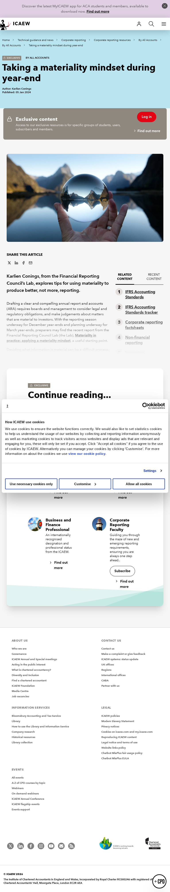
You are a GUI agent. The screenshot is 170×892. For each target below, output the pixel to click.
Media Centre (20, 691)
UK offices (107, 664)
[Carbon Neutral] (118, 844)
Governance (19, 654)
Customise (82, 484)
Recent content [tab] (154, 277)
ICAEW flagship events (25, 804)
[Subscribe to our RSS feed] (71, 846)
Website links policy (113, 747)
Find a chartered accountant (29, 680)
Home (6, 40)
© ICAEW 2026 (13, 874)
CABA (104, 680)
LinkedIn (16, 262)
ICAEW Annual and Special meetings (34, 659)
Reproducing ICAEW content (119, 737)
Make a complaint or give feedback (123, 654)
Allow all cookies (139, 484)
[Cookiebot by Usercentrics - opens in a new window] (145, 406)
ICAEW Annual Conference (28, 798)
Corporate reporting (73, 40)
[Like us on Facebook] (30, 846)
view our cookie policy (86, 454)
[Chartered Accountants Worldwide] (152, 844)
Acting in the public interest (28, 664)
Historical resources (23, 737)
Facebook (23, 262)
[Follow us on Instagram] (41, 846)
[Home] (17, 24)
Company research (23, 731)
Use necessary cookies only (31, 484)
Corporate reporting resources (112, 40)
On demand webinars (25, 793)
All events (17, 777)
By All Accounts (148, 40)
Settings (149, 471)
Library (16, 721)
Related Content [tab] (124, 277)
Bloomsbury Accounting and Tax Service (36, 715)
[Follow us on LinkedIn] (20, 846)
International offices (113, 675)
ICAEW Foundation (23, 685)
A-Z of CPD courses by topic (28, 782)
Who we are (19, 648)
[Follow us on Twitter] (10, 846)
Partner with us (110, 685)
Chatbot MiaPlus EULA (115, 758)
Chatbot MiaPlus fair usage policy (121, 753)
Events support (21, 809)
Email (30, 262)
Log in (147, 117)
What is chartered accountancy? (31, 669)
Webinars (17, 788)
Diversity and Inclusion (25, 675)
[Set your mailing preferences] (61, 846)
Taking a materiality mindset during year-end (56, 45)
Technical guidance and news (35, 40)
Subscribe (122, 571)
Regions (106, 669)
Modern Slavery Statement (117, 721)
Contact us (107, 648)
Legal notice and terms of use (119, 742)
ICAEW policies (110, 715)
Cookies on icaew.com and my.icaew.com (127, 731)
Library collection (22, 742)
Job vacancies (20, 696)
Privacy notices (110, 726)
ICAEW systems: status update (119, 659)
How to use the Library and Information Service (40, 726)
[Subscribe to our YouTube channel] (51, 846)
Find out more (98, 11)
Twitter (9, 262)
